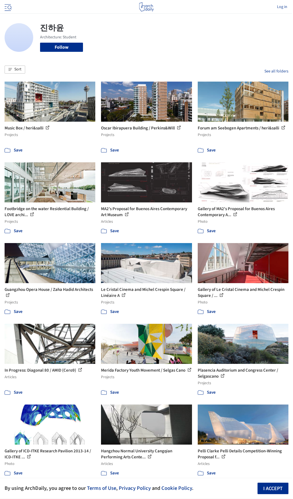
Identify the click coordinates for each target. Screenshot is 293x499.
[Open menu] (7, 7)
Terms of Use (101, 488)
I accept (273, 488)
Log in (282, 7)
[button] (15, 70)
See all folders (276, 71)
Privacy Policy (135, 488)
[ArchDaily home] (146, 6)
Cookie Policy (176, 488)
